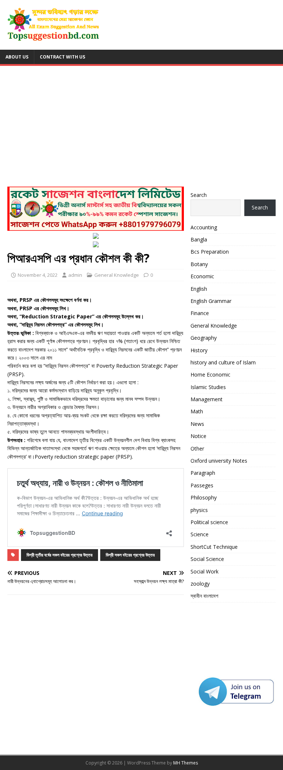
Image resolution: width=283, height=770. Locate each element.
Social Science (207, 558)
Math (197, 411)
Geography (204, 337)
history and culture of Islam (223, 362)
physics (199, 509)
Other (197, 448)
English (199, 288)
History (199, 350)
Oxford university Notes (219, 460)
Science (200, 534)
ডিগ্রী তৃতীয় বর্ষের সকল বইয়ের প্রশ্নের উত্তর (59, 555)
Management (207, 399)
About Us (17, 57)
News (197, 423)
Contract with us (62, 57)
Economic (202, 276)
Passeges (202, 485)
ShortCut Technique (214, 546)
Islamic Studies (208, 387)
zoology (200, 583)
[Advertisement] (141, 128)
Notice (198, 435)
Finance (200, 313)
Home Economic (210, 374)
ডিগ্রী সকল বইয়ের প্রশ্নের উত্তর (130, 555)
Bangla (199, 239)
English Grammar (211, 300)
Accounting (204, 227)
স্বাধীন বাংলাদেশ (204, 595)
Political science (209, 522)
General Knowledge (116, 275)
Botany (199, 264)
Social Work (205, 571)
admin (75, 275)
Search (199, 194)
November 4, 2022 (37, 275)
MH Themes (185, 763)
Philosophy (204, 497)
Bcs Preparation (210, 251)
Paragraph (203, 472)
